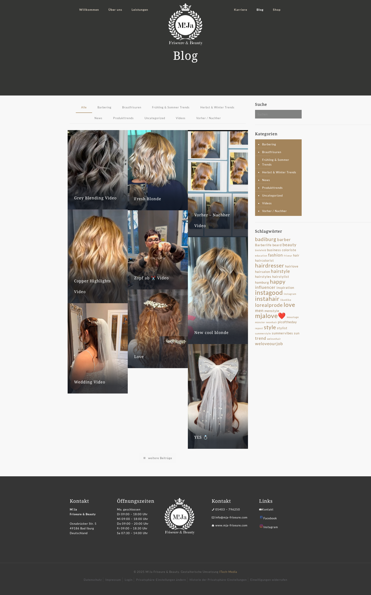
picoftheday (287, 322)
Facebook (270, 518)
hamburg (262, 282)
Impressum (113, 579)
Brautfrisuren (131, 107)
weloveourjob (269, 343)
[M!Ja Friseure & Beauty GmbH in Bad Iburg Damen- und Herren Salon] (185, 24)
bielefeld (260, 250)
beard (277, 245)
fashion (275, 255)
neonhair (271, 322)
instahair (267, 298)
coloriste (289, 250)
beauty (289, 244)
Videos (181, 118)
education (261, 255)
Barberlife (263, 245)
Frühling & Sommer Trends (171, 107)
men (259, 310)
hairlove (291, 266)
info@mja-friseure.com (231, 517)
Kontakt (268, 509)
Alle (84, 107)
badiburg (265, 239)
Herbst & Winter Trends (217, 107)
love (289, 304)
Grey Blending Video (95, 197)
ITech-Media (228, 571)
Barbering (104, 107)
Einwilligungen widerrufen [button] (268, 579)
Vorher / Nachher (208, 118)
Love (139, 356)
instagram (290, 293)
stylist (282, 328)
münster (260, 322)
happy (278, 281)
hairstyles (263, 276)
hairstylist (280, 276)
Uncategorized (154, 118)
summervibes (282, 333)
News (98, 118)
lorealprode (269, 305)
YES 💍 (201, 437)
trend (260, 338)
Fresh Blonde (147, 198)
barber (284, 239)
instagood (269, 292)
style (270, 327)
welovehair (274, 338)
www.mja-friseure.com (231, 525)
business (274, 250)
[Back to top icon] (350, 586)
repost (259, 328)
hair (296, 255)
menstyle (272, 311)
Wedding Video (89, 381)
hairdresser (269, 265)
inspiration (285, 287)
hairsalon (262, 272)
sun (297, 333)
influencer (265, 287)
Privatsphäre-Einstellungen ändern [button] (161, 579)
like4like (285, 299)
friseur (288, 255)
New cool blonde (211, 332)
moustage (293, 317)
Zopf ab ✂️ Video (151, 277)
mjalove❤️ (270, 315)
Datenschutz (93, 579)
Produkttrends (123, 118)
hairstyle (280, 271)
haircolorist (264, 260)
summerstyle (263, 333)
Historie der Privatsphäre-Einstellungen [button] (218, 579)
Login (128, 579)
